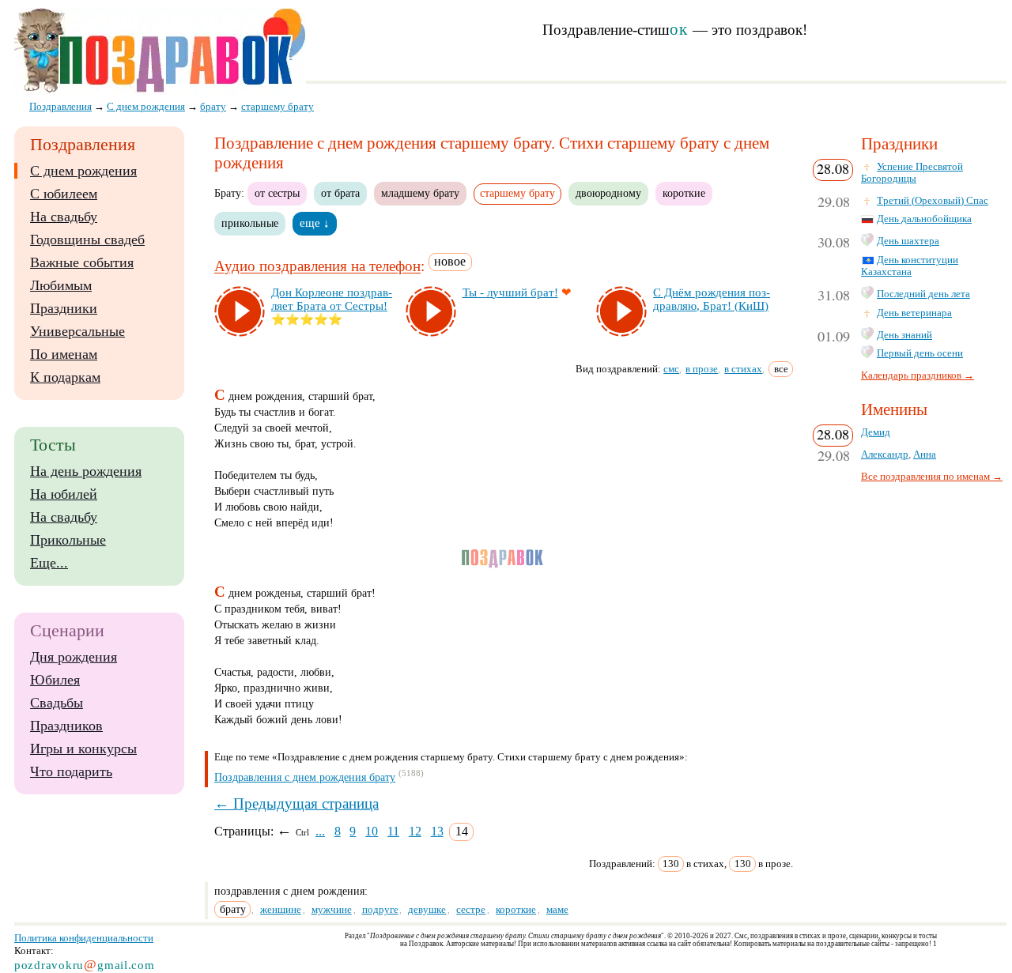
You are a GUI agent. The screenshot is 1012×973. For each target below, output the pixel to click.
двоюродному (608, 193)
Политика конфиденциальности (83, 938)
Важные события (82, 262)
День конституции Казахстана (909, 266)
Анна (924, 454)
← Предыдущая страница (296, 803)
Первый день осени (920, 353)
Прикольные (68, 540)
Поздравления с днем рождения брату (304, 777)
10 (371, 831)
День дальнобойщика (924, 218)
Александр (884, 454)
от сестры (277, 193)
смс (671, 369)
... (320, 831)
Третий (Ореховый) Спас (932, 200)
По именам (63, 354)
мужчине (332, 909)
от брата (340, 193)
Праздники (63, 308)
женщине (280, 909)
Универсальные (77, 331)
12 (415, 831)
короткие (684, 193)
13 (437, 831)
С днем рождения (83, 171)
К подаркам (65, 377)
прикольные (249, 223)
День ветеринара (914, 313)
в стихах (743, 369)
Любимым (61, 285)
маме (557, 909)
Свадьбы (56, 703)
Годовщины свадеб (87, 239)
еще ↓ (315, 223)
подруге (380, 909)
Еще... (49, 563)
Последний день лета (923, 294)
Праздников (66, 726)
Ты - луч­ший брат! (510, 292)
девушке (427, 909)
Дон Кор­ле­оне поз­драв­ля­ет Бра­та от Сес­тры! (331, 299)
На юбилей (63, 494)
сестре (470, 909)
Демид (875, 432)
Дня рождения (73, 657)
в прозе (701, 369)
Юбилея (55, 680)
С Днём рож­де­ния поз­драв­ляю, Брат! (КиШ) (711, 299)
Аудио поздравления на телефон (317, 266)
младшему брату (420, 193)
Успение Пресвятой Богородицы (912, 172)
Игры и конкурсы (83, 748)
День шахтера (908, 241)
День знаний (904, 335)
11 (393, 831)
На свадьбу (63, 216)
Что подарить (71, 771)
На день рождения (86, 471)
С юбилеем (63, 194)
